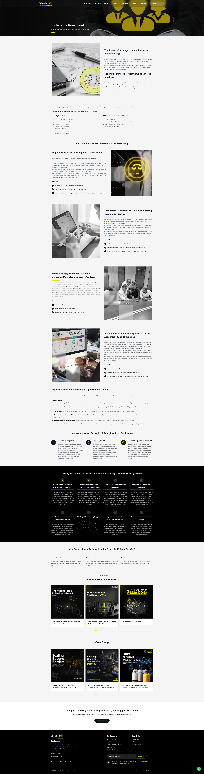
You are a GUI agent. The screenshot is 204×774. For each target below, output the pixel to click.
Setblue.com (149, 771)
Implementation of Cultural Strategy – (65, 420)
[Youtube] (61, 761)
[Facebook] (52, 761)
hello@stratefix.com (56, 756)
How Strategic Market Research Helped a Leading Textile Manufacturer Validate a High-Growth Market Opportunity (137, 688)
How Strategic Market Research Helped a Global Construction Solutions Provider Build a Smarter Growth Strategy (101, 688)
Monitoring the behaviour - (61, 424)
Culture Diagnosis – (59, 411)
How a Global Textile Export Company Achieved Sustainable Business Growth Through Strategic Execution (64, 688)
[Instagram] (56, 761)
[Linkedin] (71, 761)
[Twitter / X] (66, 761)
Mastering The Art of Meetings (132, 621)
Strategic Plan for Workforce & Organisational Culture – (70, 415)
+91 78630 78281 (56, 753)
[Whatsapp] (199, 769)
